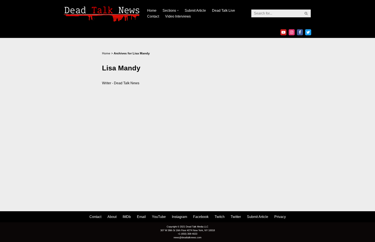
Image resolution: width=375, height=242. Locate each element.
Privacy (280, 217)
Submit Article (195, 10)
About (112, 217)
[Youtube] (283, 32)
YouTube (159, 217)
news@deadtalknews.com (187, 237)
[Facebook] (300, 32)
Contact (153, 16)
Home (151, 10)
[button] (178, 10)
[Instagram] (292, 32)
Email (141, 217)
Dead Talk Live (223, 10)
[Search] (306, 13)
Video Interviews (178, 16)
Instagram (179, 217)
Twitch (220, 217)
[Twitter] (308, 32)
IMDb (127, 217)
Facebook (201, 217)
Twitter (236, 217)
